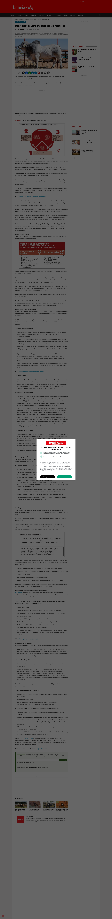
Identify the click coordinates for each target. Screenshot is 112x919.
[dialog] (56, 459)
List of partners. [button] (67, 466)
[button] (56, 460)
